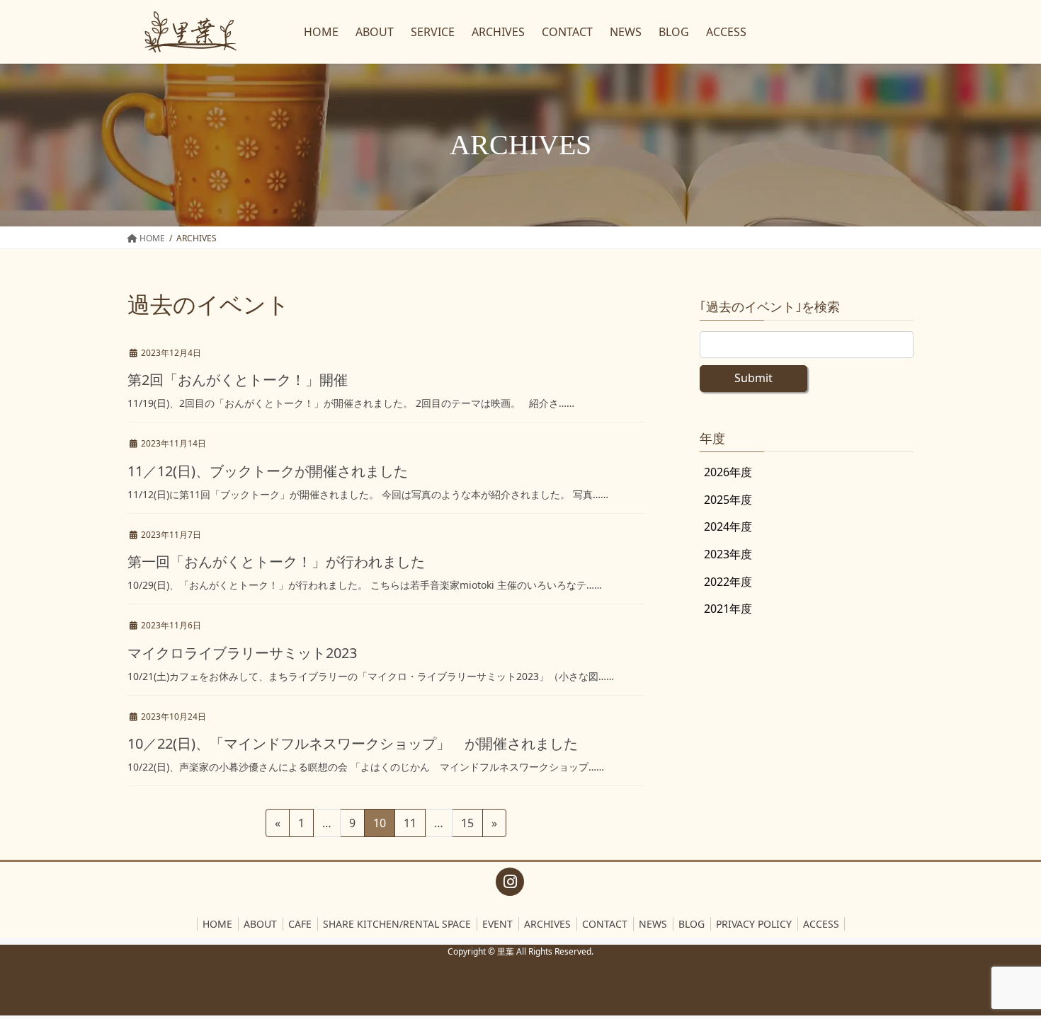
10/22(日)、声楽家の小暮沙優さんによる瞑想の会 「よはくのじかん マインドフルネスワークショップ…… (365, 766)
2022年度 (728, 581)
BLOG (691, 924)
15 (467, 825)
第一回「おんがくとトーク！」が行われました (276, 561)
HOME (217, 924)
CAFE (300, 924)
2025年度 (728, 499)
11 (409, 825)
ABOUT (260, 924)
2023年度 (728, 554)
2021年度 (728, 608)
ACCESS (821, 924)
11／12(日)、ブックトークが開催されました (267, 470)
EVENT (497, 924)
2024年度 (728, 526)
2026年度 (728, 472)
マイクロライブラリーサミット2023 (242, 652)
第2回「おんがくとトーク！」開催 (237, 379)
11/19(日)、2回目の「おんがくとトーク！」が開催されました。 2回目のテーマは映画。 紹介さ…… (350, 403)
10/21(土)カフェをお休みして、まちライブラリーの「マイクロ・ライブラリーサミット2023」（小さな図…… (370, 676)
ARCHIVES (547, 924)
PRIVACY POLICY (754, 924)
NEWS (653, 924)
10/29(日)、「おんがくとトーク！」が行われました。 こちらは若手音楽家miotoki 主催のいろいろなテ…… (364, 585)
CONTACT (604, 924)
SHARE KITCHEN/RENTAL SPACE (397, 924)
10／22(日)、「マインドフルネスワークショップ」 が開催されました (352, 743)
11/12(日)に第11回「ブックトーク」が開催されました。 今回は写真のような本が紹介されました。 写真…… (367, 494)
